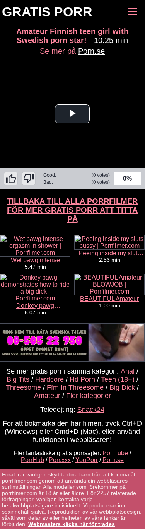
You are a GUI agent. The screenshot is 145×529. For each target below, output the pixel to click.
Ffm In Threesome (75, 387)
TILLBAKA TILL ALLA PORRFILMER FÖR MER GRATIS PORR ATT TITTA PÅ (72, 210)
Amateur (47, 395)
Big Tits (18, 379)
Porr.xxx (60, 460)
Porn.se (91, 51)
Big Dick (122, 387)
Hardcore (49, 379)
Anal (128, 371)
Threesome (23, 387)
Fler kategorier (88, 395)
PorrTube (115, 453)
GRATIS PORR (47, 11)
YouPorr (86, 460)
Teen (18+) (118, 379)
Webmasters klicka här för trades (71, 524)
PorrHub (32, 460)
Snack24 (90, 409)
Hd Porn (82, 379)
